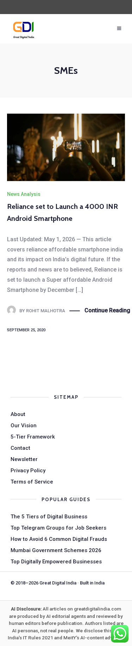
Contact (20, 448)
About (18, 414)
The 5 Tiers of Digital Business (49, 516)
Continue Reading (107, 310)
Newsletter (24, 459)
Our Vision (24, 425)
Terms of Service (32, 482)
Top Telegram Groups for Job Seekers (58, 528)
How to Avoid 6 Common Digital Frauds (59, 539)
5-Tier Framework (33, 437)
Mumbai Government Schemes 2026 (56, 550)
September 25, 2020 (26, 330)
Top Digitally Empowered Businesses (56, 561)
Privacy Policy (28, 470)
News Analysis (23, 194)
